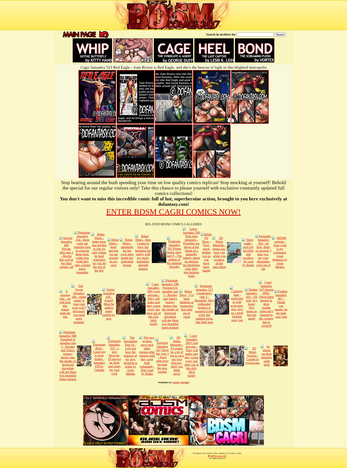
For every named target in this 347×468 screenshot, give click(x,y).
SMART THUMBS (180, 382)
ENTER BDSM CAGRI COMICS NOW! (173, 211)
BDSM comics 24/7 (218, 456)
